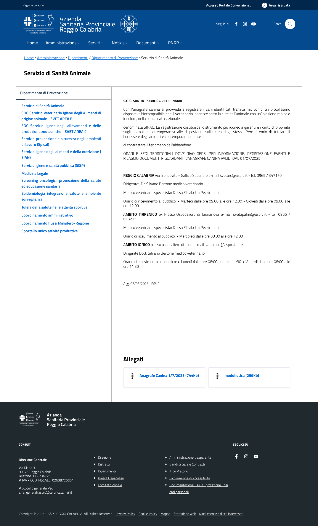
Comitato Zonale (110, 485)
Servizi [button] (94, 43)
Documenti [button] (146, 43)
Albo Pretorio (178, 471)
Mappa (165, 513)
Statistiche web (184, 513)
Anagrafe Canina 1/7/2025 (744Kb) (169, 375)
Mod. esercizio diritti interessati (221, 513)
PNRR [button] (173, 43)
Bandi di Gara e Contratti (187, 464)
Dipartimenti (78, 58)
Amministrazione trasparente (190, 457)
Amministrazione (51, 58)
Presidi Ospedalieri (111, 478)
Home (32, 43)
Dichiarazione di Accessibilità (189, 478)
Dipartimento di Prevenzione (115, 58)
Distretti (104, 464)
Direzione (104, 457)
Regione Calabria (33, 5)
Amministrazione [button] (61, 43)
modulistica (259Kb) (242, 375)
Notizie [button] (118, 43)
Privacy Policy (125, 513)
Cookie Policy (147, 513)
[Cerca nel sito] (290, 24)
